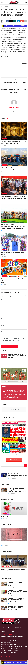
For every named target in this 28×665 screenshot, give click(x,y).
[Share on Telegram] (18, 21)
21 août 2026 (4, 145)
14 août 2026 (4, 284)
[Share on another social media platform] (25, 21)
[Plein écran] (25, 381)
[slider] (13, 381)
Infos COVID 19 (5, 516)
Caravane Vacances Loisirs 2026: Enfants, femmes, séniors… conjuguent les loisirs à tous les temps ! (13, 198)
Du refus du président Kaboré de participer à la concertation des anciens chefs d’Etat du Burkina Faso (17, 490)
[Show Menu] (2, 2)
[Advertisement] (14, 73)
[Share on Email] (22, 21)
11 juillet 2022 (12, 493)
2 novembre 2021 (12, 478)
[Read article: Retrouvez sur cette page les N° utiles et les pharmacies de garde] (14, 534)
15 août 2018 (4, 18)
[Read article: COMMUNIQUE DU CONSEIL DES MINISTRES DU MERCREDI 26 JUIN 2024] (4, 584)
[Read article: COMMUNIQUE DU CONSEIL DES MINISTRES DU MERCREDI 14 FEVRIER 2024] (4, 592)
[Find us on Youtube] (6, 656)
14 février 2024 (12, 595)
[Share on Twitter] (11, 21)
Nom (2, 318)
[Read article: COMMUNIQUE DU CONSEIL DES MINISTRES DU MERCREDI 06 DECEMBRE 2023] (4, 600)
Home (2, 6)
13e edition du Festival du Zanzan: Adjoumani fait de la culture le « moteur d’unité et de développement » (13, 226)
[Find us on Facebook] (1, 656)
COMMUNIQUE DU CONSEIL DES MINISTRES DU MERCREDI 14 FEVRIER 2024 (17, 592)
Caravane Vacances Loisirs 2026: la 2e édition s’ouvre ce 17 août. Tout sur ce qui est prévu (13, 280)
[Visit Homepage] (14, 2)
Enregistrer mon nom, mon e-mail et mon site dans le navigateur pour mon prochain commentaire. (14, 340)
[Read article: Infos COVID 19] (14, 508)
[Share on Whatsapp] (14, 21)
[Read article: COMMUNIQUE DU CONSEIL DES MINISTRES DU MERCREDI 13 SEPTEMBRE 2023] (4, 608)
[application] (14, 375)
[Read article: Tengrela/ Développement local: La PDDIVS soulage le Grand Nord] (14, 561)
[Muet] (22, 381)
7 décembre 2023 (12, 603)
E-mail (3, 325)
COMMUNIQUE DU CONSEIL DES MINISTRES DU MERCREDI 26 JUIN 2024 (16, 584)
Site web (3, 331)
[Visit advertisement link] (14, 26)
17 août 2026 (4, 230)
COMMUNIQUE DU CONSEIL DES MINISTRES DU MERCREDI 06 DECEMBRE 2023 (16, 600)
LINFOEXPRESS (14, 107)
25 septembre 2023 (12, 611)
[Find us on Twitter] (3, 656)
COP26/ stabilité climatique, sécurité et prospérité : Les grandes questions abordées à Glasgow (17, 475)
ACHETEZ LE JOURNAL (15, 459)
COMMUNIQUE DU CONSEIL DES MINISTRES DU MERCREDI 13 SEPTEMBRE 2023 (16, 608)
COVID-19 (4, 513)
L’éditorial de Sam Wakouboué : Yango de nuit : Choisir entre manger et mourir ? (17, 356)
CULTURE (7, 6)
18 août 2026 (4, 173)
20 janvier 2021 (5, 545)
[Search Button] (26, 2)
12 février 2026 (5, 572)
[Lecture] (3, 381)
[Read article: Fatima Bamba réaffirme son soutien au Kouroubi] (14, 242)
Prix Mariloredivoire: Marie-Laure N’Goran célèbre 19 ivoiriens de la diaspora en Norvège (13, 169)
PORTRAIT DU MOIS (6, 566)
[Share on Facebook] (7, 21)
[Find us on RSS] (9, 656)
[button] (14, 375)
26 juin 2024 (11, 587)
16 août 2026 (4, 256)
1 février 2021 (4, 518)
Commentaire (5, 300)
